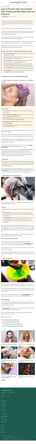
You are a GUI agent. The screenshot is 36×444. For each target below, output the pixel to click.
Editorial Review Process (5, 416)
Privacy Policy (3, 430)
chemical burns (10, 123)
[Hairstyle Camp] (18, 2)
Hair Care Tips (3, 406)
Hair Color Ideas (7, 6)
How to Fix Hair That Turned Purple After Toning (12, 323)
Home (2, 6)
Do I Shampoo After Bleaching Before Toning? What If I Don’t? (26, 361)
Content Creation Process (5, 414)
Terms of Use (3, 432)
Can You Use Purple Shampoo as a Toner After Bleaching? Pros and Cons (8, 377)
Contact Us (2, 428)
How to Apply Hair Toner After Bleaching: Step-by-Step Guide (9, 361)
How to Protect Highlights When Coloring (11, 321)
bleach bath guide (27, 243)
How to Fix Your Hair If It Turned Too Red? (11, 319)
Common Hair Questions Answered (24, 359)
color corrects (6, 308)
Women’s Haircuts (4, 400)
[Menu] (1, 2)
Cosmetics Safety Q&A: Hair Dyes (14, 115)
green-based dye (25, 294)
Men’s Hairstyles (3, 402)
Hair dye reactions (20, 119)
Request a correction (11, 436)
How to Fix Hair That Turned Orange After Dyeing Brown (26, 345)
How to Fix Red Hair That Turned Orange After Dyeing (26, 377)
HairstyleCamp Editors (5, 16)
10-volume (9, 66)
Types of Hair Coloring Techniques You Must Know (13, 325)
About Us (2, 426)
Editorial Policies (3, 418)
